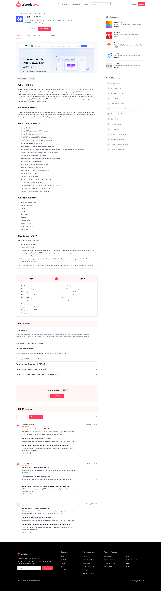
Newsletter (64, 570)
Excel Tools (114, 119)
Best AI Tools (108, 556)
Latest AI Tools (109, 566)
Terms (63, 563)
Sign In (134, 4)
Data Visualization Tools (118, 109)
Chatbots (85, 556)
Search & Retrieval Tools (118, 149)
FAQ (45, 35)
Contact (63, 560)
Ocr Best (117, 63)
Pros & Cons (37, 35)
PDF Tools (37, 13)
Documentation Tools (118, 114)
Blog (127, 566)
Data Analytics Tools (117, 104)
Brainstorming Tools (117, 93)
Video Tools (86, 563)
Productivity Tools (25, 13)
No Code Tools (116, 124)
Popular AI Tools (109, 560)
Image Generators (88, 560)
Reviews (27, 35)
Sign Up (141, 4)
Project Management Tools (119, 144)
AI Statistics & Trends (132, 560)
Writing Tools (87, 570)
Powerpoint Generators (118, 134)
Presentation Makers (117, 139)
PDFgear (117, 32)
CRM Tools (114, 98)
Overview (18, 35)
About (63, 556)
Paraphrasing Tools (89, 566)
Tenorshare (118, 43)
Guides (128, 563)
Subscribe (47, 568)
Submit (86, 4)
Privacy (63, 566)
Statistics (52, 35)
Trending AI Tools (109, 563)
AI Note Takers (115, 83)
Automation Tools (116, 88)
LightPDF (117, 53)
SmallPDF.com (119, 22)
